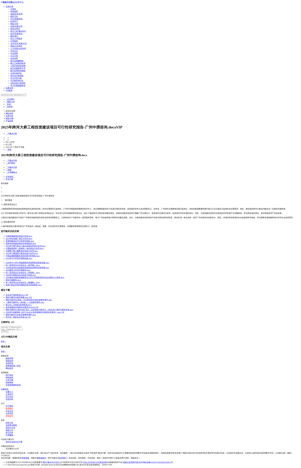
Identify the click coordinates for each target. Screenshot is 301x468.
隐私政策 (9, 377)
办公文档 (14, 56)
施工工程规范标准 (17, 63)
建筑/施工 (14, 36)
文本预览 (10, 177)
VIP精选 (9, 91)
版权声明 (9, 358)
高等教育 (14, 11)
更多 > (3, 342)
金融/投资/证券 (16, 14)
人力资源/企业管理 (18, 49)
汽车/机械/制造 (16, 19)
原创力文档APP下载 (14, 442)
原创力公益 (10, 428)
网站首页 (9, 113)
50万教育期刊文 (17, 81)
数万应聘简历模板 (17, 71)
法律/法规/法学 (16, 26)
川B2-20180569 (89, 462)
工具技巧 (9, 394)
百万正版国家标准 (17, 86)
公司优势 (9, 413)
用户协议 (9, 375)
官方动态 (9, 397)
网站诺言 (9, 368)
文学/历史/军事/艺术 (18, 44)
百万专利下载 (16, 78)
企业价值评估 (16, 73)
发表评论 (5, 331)
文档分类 (9, 7)
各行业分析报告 (17, 76)
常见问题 (9, 179)
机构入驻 (9, 423)
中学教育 (14, 41)
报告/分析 (14, 24)
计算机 (13, 9)
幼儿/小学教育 (16, 39)
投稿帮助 (9, 382)
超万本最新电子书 (17, 68)
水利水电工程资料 (17, 83)
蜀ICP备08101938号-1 (51, 462)
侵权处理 (9, 361)
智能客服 (25, 458)
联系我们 (9, 408)
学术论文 (14, 51)
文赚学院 (4, 389)
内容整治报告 (11, 425)
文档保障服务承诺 (13, 385)
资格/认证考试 (16, 46)
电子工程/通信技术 (18, 31)
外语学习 (14, 21)
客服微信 (42, 458)
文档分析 (9, 399)
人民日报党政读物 (17, 66)
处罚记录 (9, 433)
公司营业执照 (101, 462)
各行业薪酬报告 (17, 61)
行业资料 (14, 53)
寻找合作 (9, 416)
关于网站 (9, 406)
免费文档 (9, 88)
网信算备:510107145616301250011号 (158, 462)
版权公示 (9, 430)
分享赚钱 (9, 435)
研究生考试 (15, 29)
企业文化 (9, 411)
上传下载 (9, 380)
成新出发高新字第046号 (133, 462)
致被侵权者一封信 (13, 366)
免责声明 (9, 363)
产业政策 (9, 121)
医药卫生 (14, 16)
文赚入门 (9, 392)
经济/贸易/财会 (16, 34)
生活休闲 (14, 58)
